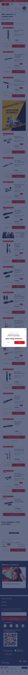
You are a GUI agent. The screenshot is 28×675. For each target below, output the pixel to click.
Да (19, 342)
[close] (25, 329)
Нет (8, 342)
